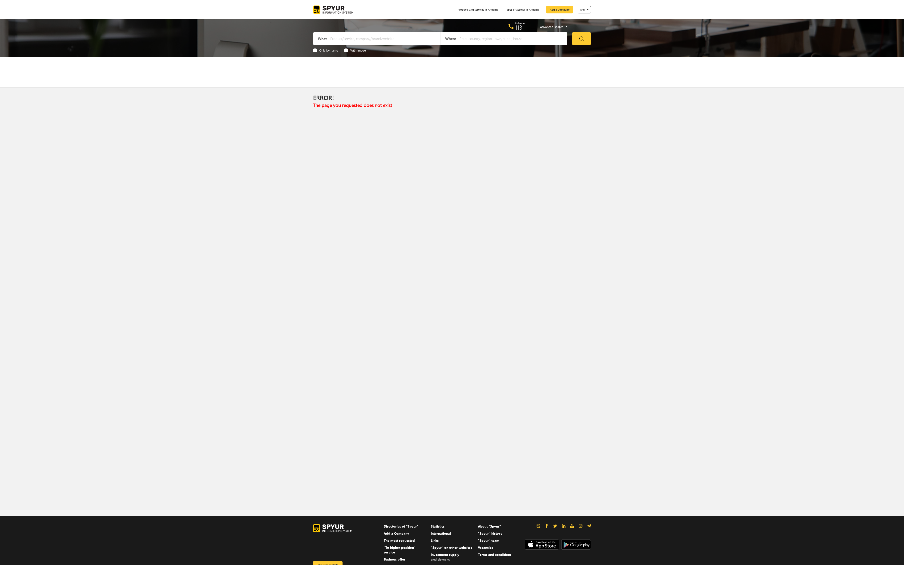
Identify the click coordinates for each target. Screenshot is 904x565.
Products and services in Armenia (478, 9)
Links (435, 540)
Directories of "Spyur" (401, 526)
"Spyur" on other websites (451, 547)
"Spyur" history (490, 533)
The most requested (399, 540)
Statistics (437, 526)
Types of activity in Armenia (522, 9)
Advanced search (551, 27)
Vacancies (485, 547)
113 (518, 27)
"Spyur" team (488, 540)
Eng (582, 9)
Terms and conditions (494, 554)
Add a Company (559, 9)
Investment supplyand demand (445, 556)
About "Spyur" (489, 526)
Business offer (394, 559)
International (441, 533)
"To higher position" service (399, 549)
